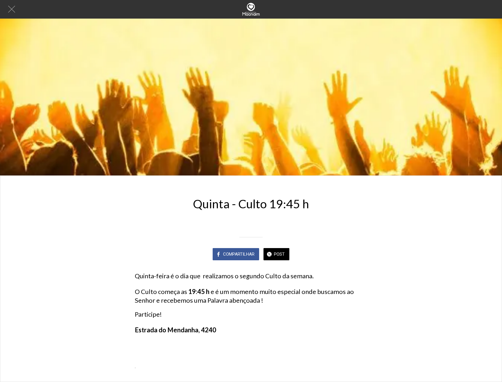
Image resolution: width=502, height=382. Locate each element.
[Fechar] (11, 9)
